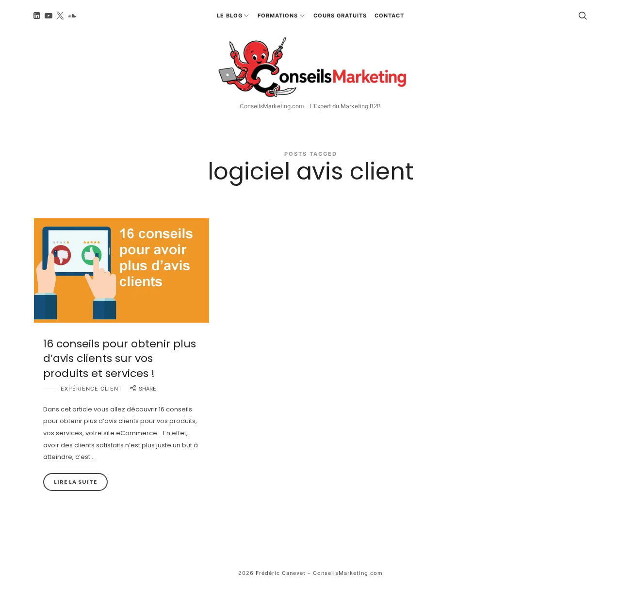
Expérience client (91, 388)
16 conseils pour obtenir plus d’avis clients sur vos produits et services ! (119, 358)
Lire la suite (75, 482)
